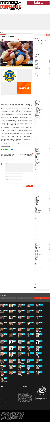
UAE (42, 263)
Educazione (42, 120)
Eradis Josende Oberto (30, 320)
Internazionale (42, 154)
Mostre (42, 203)
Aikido (42, 59)
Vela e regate (42, 269)
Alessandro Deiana (3, 337)
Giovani (42, 145)
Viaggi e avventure (42, 271)
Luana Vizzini (37, 308)
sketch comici (42, 242)
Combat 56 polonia (42, 97)
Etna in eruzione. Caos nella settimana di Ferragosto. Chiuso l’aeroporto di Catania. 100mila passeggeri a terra (42, 49)
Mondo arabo (42, 199)
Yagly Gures (42, 283)
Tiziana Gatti (2, 320)
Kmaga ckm (42, 168)
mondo (42, 198)
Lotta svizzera (42, 177)
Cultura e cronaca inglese (42, 109)
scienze (42, 236)
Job (42, 160)
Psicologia (42, 221)
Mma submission (42, 193)
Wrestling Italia (42, 282)
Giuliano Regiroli (11, 308)
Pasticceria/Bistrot (42, 214)
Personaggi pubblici (42, 216)
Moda (42, 194)
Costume (42, 102)
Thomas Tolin (11, 320)
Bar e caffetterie (42, 77)
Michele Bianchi (20, 320)
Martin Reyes (38, 326)
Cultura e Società (42, 110)
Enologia (42, 121)
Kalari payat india (42, 162)
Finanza (42, 132)
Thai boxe (42, 259)
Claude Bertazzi (38, 375)
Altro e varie (42, 60)
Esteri (42, 123)
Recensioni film (42, 225)
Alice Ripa (37, 369)
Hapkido (42, 150)
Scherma (42, 235)
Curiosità (42, 114)
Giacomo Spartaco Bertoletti (38, 357)
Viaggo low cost (42, 274)
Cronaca (42, 105)
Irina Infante (29, 369)
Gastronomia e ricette (42, 141)
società (42, 244)
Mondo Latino (42, 201)
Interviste (42, 155)
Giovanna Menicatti (38, 331)
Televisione (42, 257)
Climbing (42, 96)
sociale (42, 243)
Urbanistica (42, 265)
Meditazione (42, 188)
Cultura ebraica (42, 111)
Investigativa (42, 156)
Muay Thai (42, 206)
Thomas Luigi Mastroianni (39, 320)
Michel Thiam (20, 326)
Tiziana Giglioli (29, 308)
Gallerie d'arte (42, 140)
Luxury (42, 178)
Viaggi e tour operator (42, 272)
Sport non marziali (42, 247)
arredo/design (42, 64)
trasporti (42, 260)
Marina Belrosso (38, 363)
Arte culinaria (42, 66)
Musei (42, 207)
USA (42, 266)
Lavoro (42, 171)
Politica (42, 218)
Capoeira (42, 84)
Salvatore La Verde (38, 314)
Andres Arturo (29, 356)
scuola (42, 237)
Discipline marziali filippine (42, 118)
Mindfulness (42, 190)
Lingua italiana (42, 173)
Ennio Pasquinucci (29, 331)
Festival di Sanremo (42, 130)
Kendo (42, 166)
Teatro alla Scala (42, 253)
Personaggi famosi (42, 215)
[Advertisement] (25, 21)
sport (42, 246)
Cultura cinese (42, 108)
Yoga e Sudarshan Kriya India (42, 284)
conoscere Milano (42, 99)
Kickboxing (42, 167)
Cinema (42, 94)
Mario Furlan (2, 375)
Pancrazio (42, 213)
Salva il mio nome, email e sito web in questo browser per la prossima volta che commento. (18, 183)
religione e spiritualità (42, 227)
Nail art (42, 209)
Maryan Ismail (29, 375)
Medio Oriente (42, 187)
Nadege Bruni (29, 350)
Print (2, 32)
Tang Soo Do (42, 251)
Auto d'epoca (42, 74)
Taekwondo (42, 250)
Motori (42, 205)
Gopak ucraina (42, 148)
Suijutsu (42, 248)
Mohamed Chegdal (3, 363)
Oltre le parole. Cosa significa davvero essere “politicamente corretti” (41, 43)
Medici (42, 179)
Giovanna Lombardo (12, 314)
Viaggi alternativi (42, 270)
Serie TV (42, 239)
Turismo (42, 261)
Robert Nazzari (20, 344)
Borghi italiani (42, 79)
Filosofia (42, 131)
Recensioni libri (42, 226)
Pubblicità (42, 224)
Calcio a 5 (42, 83)
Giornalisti (42, 144)
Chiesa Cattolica (42, 92)
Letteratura (42, 172)
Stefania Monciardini (21, 308)
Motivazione (42, 204)
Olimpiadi (42, 211)
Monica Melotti (2, 344)
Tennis (42, 258)
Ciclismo (42, 93)
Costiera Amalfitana (42, 101)
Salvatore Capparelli (12, 363)
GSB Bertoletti (42, 149)
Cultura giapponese (42, 112)
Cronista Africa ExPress (39, 344)
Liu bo (42, 175)
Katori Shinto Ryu (42, 165)
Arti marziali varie (42, 68)
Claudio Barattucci (29, 314)
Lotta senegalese (42, 176)
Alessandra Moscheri (3, 381)
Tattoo (42, 252)
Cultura (42, 106)
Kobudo (42, 169)
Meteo (42, 189)
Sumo (42, 249)
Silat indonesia (42, 240)
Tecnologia (42, 255)
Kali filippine (42, 163)
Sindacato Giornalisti (42, 241)
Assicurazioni (42, 70)
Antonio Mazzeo (38, 350)
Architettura (42, 63)
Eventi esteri (42, 127)
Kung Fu (42, 170)
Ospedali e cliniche (42, 212)
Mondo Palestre (42, 202)
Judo (42, 161)
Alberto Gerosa (20, 369)
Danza (42, 116)
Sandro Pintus (20, 350)
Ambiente (42, 61)
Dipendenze (42, 117)
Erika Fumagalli (2, 332)
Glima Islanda (42, 147)
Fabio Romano (2, 369)
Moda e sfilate (42, 195)
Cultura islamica (42, 113)
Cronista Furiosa (11, 350)
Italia (42, 158)
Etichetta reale (42, 125)
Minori (42, 191)
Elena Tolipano (11, 369)
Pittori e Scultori (42, 217)
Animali (42, 62)
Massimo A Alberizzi (21, 337)
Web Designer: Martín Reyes (21, 357)
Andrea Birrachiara (30, 344)
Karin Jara (28, 326)
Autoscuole (42, 76)
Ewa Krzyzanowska (3, 356)
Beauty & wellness (42, 78)
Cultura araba (42, 107)
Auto (42, 73)
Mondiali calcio (42, 197)
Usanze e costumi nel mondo (42, 267)
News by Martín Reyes (42, 210)
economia (42, 119)
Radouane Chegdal (3, 326)
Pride (42, 220)
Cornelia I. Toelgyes (21, 332)
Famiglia (42, 128)
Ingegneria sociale (42, 153)
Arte (42, 65)
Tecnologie (42, 256)
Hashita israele (42, 151)
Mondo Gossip (42, 200)
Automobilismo (42, 75)
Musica (42, 208)
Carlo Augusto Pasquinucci (29, 338)
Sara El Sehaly (38, 337)
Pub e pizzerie (42, 223)
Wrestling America (3, 34)
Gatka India (42, 142)
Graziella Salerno (11, 356)
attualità (42, 72)
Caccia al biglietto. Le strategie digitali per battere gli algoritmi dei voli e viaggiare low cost (42, 47)
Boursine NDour (29, 363)
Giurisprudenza (42, 146)
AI (42, 58)
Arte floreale (42, 67)
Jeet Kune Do (42, 159)
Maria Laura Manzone (12, 375)
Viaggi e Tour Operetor (42, 273)
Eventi (42, 126)
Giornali (42, 143)
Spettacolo (42, 245)
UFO (42, 264)
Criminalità (42, 103)
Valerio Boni (2, 350)
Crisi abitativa (42, 104)
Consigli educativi (42, 100)
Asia (42, 69)
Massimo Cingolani (12, 326)
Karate (42, 164)
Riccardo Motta (20, 314)
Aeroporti (42, 56)
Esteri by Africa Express (42, 124)
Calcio (42, 82)
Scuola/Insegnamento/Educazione (42, 238)
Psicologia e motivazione (42, 222)
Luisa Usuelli (20, 375)
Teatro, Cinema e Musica (42, 254)
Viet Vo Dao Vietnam (42, 275)
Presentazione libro (42, 219)
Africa (42, 57)
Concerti (42, 98)
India (42, 152)
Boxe (42, 80)
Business (42, 81)
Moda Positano (42, 196)
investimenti (42, 157)
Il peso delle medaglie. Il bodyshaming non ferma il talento (42, 45)
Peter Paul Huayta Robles (4, 314)
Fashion (42, 129)
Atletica (42, 71)
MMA (42, 192)
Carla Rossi (11, 332)
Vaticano (42, 268)
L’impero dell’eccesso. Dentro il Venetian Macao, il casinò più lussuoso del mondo (42, 41)
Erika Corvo (2, 308)
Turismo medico (42, 262)
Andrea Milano (11, 344)
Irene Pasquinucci (12, 337)
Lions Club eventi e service (42, 174)
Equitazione (42, 122)
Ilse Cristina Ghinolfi (21, 363)
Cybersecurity (42, 115)
